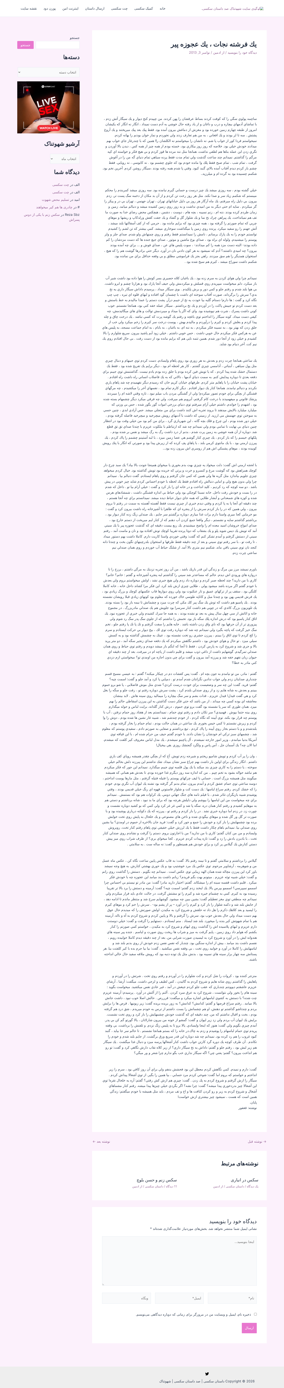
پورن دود (49, 8)
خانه (162, 8)
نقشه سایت (29, 8)
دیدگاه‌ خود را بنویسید (242, 52)
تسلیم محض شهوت (55, 199)
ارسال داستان (94, 8)
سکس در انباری (244, 1179)
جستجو (75, 38)
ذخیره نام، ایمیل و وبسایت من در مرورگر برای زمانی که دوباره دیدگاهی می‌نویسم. (193, 1314)
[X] (207, 1374)
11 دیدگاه (171, 1186)
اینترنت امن (70, 8)
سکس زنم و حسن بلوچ (157, 1179)
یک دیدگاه (252, 1186)
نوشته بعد (101, 1141)
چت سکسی (119, 8)
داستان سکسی (235, 1186)
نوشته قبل (257, 1141)
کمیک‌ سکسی (143, 8)
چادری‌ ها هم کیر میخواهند (54, 207)
